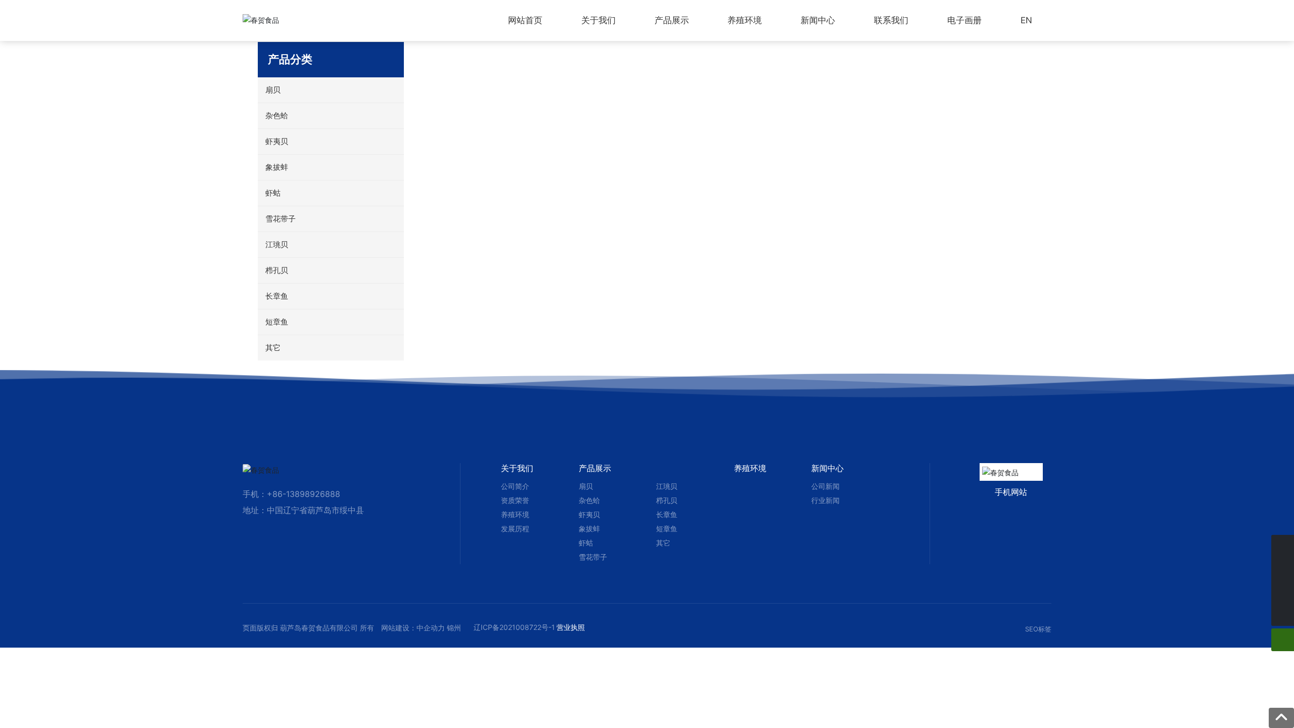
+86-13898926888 (303, 494)
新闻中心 (827, 468)
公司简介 (515, 486)
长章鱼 (666, 514)
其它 (663, 542)
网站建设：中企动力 (413, 628)
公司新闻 (825, 486)
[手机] (1282, 546)
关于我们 (517, 468)
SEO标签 (1038, 629)
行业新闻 (825, 500)
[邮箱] (1282, 591)
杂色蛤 (589, 500)
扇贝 (586, 486)
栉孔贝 (666, 500)
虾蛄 (586, 542)
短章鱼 (666, 528)
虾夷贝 (589, 514)
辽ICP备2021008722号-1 (514, 627)
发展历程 (515, 528)
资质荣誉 (515, 500)
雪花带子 (593, 557)
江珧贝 (666, 486)
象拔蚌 (589, 528)
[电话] (1282, 569)
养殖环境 (515, 514)
